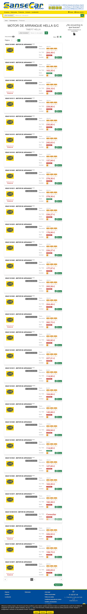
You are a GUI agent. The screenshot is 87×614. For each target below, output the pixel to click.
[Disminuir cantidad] (47, 57)
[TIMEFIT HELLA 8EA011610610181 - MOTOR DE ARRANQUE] (10, 517)
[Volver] (5, 579)
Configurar (50, 612)
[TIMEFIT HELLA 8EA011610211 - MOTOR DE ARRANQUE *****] (10, 194)
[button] (58, 37)
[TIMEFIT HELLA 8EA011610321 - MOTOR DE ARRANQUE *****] (10, 338)
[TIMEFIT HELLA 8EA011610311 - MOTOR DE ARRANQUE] (10, 320)
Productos (21, 12)
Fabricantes (14, 12)
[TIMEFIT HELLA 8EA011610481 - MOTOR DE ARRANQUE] (10, 427)
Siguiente (58, 585)
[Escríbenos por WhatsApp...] (73, 591)
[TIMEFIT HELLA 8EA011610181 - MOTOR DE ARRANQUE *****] (10, 158)
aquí (31, 607)
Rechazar (43, 612)
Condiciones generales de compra (53, 599)
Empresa (6, 12)
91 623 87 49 (73, 594)
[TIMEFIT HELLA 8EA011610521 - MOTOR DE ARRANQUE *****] (10, 463)
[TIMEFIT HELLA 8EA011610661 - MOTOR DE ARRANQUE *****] (10, 549)
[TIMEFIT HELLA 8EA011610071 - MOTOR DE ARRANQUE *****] (10, 68)
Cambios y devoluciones (51, 601)
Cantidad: (41, 57)
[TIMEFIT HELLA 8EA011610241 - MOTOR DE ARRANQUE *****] (10, 248)
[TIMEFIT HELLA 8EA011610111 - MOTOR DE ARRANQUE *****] (10, 104)
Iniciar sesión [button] (79, 12)
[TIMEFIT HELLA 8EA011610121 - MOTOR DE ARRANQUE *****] (10, 122)
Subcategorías (13, 20)
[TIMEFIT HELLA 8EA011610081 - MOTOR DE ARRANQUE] (10, 86)
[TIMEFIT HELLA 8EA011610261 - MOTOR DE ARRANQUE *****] (10, 266)
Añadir (60, 57)
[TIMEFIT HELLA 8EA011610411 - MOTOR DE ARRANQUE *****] (10, 374)
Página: (7, 40)
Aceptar (36, 612)
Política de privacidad (50, 594)
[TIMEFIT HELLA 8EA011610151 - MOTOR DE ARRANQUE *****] (10, 140)
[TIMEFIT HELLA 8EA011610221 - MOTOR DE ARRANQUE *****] (10, 212)
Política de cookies (49, 597)
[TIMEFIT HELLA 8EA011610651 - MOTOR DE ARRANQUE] (10, 531)
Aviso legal (47, 592)
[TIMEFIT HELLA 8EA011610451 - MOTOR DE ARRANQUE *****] (10, 410)
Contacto (27, 12)
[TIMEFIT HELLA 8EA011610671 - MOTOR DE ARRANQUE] (10, 567)
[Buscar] (82, 15)
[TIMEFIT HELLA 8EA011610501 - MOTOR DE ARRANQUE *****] (10, 445)
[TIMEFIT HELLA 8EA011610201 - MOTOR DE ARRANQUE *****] (10, 176)
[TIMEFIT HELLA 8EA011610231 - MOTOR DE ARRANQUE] (10, 230)
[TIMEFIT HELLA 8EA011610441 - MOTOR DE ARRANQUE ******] (10, 391)
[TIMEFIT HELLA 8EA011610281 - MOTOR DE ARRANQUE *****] (10, 284)
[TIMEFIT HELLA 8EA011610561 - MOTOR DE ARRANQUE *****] (10, 481)
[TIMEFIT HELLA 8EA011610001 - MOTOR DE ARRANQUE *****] (10, 50)
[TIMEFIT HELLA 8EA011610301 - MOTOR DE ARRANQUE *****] (10, 302)
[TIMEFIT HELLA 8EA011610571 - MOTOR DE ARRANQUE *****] (10, 499)
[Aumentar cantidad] (56, 57)
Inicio (6, 20)
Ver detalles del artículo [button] (31, 47)
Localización (35, 12)
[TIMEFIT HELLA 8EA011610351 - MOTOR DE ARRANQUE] (10, 356)
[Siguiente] (61, 579)
